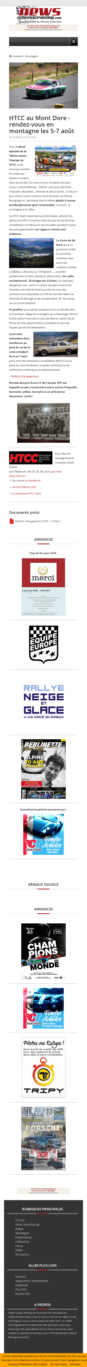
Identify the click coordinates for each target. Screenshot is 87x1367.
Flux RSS (21, 1289)
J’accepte (75, 1364)
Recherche (22, 1294)
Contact (20, 1276)
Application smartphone (31, 1281)
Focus (19, 1246)
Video (19, 1250)
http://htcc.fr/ (17, 476)
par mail (56, 471)
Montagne (31, 56)
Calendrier (22, 1241)
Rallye (19, 1229)
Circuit (19, 1220)
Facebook (21, 1285)
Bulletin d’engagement (25, 376)
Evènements (23, 1237)
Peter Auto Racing (27, 1224)
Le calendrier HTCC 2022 (26, 493)
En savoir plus (59, 1364)
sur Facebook (32, 480)
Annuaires (22, 1254)
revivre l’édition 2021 (24, 487)
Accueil (17, 56)
